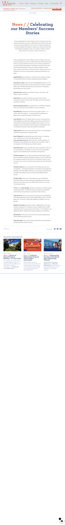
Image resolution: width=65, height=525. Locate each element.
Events (26, 3)
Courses (21, 3)
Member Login (57, 9)
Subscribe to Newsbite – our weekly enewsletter (42, 8)
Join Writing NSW (54, 3)
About (46, 3)
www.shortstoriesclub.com (21, 140)
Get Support (33, 3)
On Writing (40, 3)
